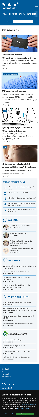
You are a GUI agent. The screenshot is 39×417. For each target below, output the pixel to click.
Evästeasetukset (10, 414)
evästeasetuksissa (23, 408)
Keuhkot (13, 14)
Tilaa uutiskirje (6, 377)
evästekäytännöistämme (28, 404)
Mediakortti (5, 369)
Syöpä (22, 14)
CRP (5, 38)
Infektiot (31, 14)
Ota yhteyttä (5, 374)
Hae (9, 21)
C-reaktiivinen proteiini (10, 74)
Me (2, 371)
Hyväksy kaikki (25, 414)
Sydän (4, 14)
